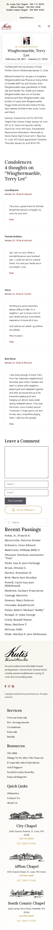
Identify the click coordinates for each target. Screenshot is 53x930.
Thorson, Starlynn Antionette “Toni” (24, 556)
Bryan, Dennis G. (15, 568)
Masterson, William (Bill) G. (22, 550)
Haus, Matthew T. (16, 624)
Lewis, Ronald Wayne (18, 619)
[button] (39, 26)
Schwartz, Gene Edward (20, 545)
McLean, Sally (14, 629)
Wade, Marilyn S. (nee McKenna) (25, 634)
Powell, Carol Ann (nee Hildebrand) (19, 584)
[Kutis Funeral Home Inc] (6, 26)
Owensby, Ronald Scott (19, 605)
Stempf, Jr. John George (20, 614)
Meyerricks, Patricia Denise (23, 540)
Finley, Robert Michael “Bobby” (24, 610)
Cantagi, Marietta (16, 595)
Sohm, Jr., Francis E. (17, 535)
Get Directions (26, 844)
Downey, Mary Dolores (19, 600)
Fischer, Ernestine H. (18, 572)
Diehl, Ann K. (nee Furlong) (22, 563)
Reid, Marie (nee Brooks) (20, 577)
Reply (11, 219)
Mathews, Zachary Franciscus (24, 590)
